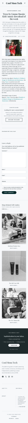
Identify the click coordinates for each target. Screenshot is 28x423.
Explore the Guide (15, 120)
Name (3, 169)
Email (3, 175)
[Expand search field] (24, 3)
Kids (19, 10)
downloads (4, 131)
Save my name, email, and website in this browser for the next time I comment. (13, 188)
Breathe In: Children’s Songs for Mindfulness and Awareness (13, 79)
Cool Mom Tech (14, 3)
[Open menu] (3, 3)
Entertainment (12, 10)
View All (5, 209)
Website (4, 181)
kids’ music (10, 131)
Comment (4, 151)
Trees (6, 82)
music (14, 131)
